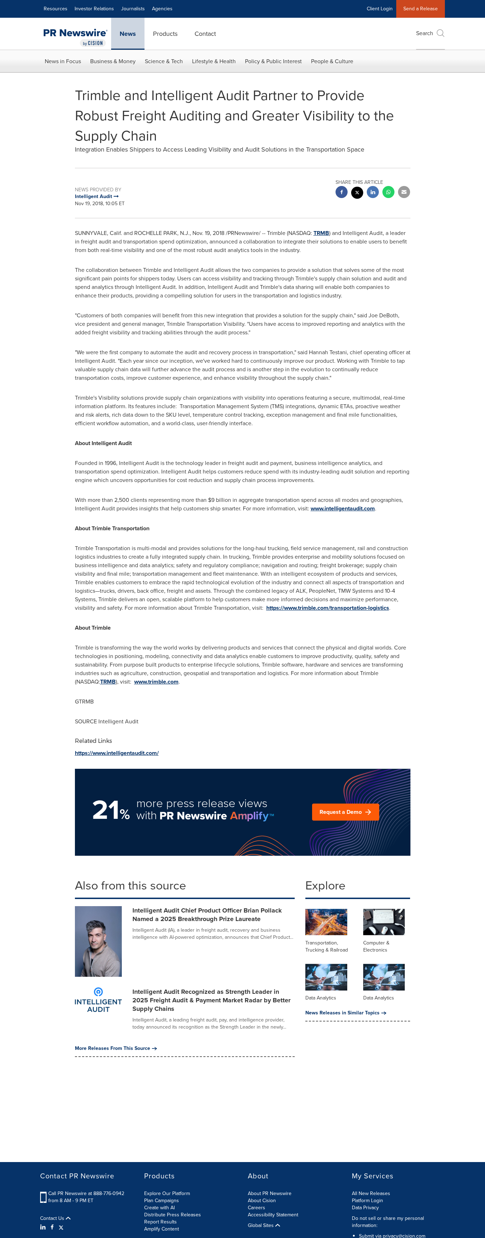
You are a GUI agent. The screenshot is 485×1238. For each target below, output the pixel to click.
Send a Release (420, 8)
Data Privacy (365, 1207)
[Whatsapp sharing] (388, 193)
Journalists (133, 8)
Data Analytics (320, 998)
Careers (256, 1207)
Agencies (162, 8)
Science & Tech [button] (164, 61)
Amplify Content (161, 1229)
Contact (205, 33)
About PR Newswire (269, 1193)
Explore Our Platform (167, 1193)
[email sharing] (404, 193)
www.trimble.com (156, 682)
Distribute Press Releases (172, 1214)
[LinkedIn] (44, 1227)
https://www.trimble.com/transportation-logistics (327, 608)
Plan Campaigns (161, 1200)
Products (165, 33)
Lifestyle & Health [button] (214, 61)
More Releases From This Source (112, 1048)
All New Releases (371, 1193)
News (128, 33)
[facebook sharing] (342, 193)
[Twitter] (61, 1227)
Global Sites (261, 1225)
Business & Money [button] (113, 61)
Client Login (380, 8)
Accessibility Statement (273, 1214)
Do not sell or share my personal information (388, 1222)
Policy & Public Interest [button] (273, 61)
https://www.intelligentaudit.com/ (117, 753)
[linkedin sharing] (373, 193)
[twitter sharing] (357, 194)
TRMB (321, 233)
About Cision (262, 1200)
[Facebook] (52, 1227)
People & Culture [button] (332, 61)
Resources (55, 8)
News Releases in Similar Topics (342, 1013)
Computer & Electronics (376, 946)
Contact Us (53, 1218)
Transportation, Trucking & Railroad (326, 946)
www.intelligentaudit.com (343, 508)
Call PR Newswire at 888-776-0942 (86, 1193)
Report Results (160, 1222)
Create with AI (159, 1207)
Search (424, 33)
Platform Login (367, 1200)
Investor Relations (94, 8)
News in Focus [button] (63, 61)
